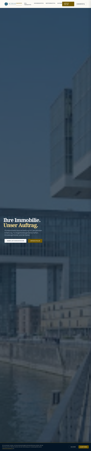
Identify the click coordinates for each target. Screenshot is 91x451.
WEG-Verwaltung (27, 4)
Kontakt (59, 3)
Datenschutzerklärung (7, 448)
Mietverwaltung (50, 3)
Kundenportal (81, 4)
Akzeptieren (83, 447)
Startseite (19, 3)
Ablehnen (73, 447)
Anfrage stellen (66, 4)
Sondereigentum (38, 3)
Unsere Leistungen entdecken (15, 240)
